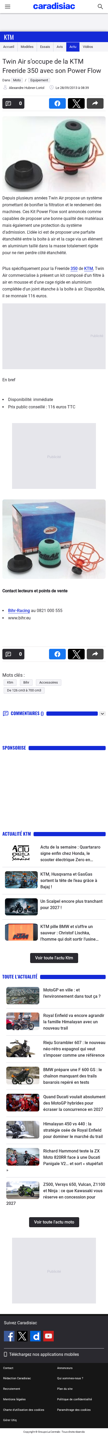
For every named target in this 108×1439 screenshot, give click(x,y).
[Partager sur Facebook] (58, 102)
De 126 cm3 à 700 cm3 (24, 690)
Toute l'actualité (19, 976)
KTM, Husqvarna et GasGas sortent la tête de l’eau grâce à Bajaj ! (68, 880)
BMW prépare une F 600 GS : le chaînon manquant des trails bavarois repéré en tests (72, 1076)
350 (74, 268)
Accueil (8, 47)
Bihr (26, 682)
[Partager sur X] (77, 102)
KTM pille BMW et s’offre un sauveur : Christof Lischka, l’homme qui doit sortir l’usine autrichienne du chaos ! (68, 933)
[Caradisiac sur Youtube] (48, 1337)
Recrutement (11, 1389)
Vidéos (88, 47)
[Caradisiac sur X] (23, 1337)
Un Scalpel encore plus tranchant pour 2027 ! (71, 904)
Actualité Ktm (16, 833)
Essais (45, 47)
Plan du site (65, 1389)
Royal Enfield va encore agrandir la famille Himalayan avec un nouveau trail (73, 1022)
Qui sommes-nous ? (70, 1378)
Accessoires (48, 682)
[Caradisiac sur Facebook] (10, 1337)
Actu (72, 47)
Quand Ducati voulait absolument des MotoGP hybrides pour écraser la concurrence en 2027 (74, 1103)
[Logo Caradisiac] (54, 11)
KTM (88, 268)
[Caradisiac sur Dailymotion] (36, 1337)
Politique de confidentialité (74, 1399)
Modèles (27, 47)
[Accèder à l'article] (21, 852)
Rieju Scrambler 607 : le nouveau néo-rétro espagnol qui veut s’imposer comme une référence (74, 1049)
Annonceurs (65, 1368)
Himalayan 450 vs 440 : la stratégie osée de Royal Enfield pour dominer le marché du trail (73, 1130)
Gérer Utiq (10, 1420)
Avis (60, 47)
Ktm (9, 37)
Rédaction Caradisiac (17, 1378)
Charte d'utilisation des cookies (23, 1410)
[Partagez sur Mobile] (96, 102)
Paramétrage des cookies (74, 1410)
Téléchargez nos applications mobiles (44, 1354)
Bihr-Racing (19, 610)
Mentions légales (14, 1399)
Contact (8, 1368)
